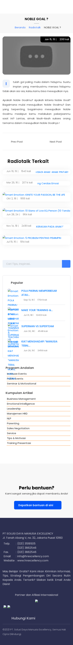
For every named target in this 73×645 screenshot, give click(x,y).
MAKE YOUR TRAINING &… (37, 310)
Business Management (21, 399)
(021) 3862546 (26, 548)
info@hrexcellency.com (33, 556)
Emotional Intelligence (21, 403)
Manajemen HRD (17, 413)
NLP (9, 418)
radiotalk (35, 27)
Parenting (13, 423)
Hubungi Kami (23, 618)
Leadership (14, 408)
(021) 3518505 (26, 543)
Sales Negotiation (18, 428)
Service (11, 433)
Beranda (20, 27)
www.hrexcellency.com (32, 560)
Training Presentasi (19, 443)
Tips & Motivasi (16, 438)
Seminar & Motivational (21, 383)
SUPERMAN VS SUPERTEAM (37, 326)
